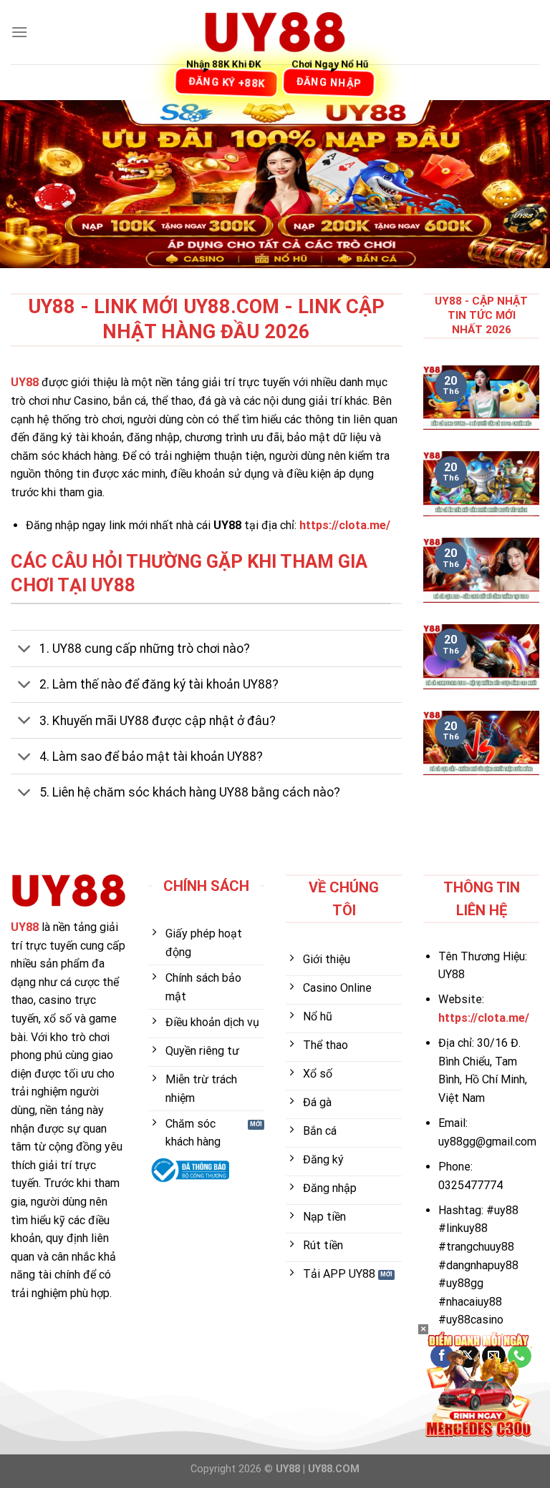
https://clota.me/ (344, 525)
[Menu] (19, 31)
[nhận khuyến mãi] (478, 1383)
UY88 (25, 382)
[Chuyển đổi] (25, 650)
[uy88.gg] (275, 32)
